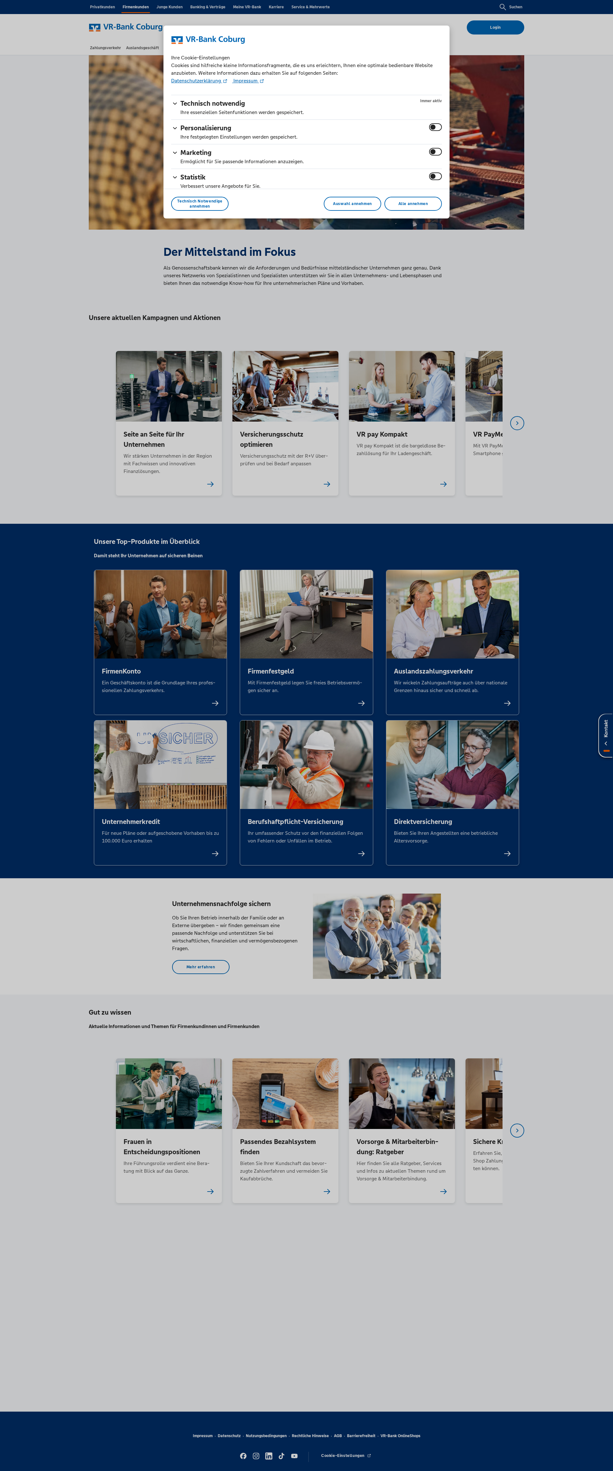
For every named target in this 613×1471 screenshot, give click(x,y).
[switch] (435, 127)
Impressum (245, 81)
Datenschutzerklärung (196, 81)
